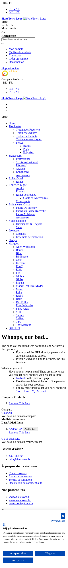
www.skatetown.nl (19, 496)
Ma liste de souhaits (20, 52)
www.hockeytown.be (21, 503)
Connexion (15, 55)
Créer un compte (18, 58)
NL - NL (14, 12)
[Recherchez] (2, 43)
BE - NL (14, 9)
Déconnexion (16, 61)
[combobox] (18, 39)
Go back (21, 378)
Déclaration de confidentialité (25, 482)
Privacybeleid (58, 521)
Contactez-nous (17, 473)
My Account (39, 391)
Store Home (23, 391)
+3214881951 (17, 455)
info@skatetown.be (20, 459)
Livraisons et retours (20, 476)
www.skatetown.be (20, 500)
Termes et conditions (20, 479)
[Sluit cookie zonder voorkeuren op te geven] (63, 516)
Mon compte (16, 48)
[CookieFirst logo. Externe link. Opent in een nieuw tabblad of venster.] (4, 524)
